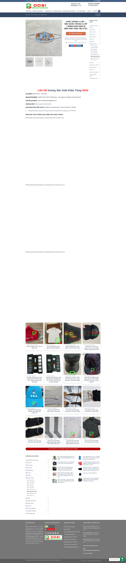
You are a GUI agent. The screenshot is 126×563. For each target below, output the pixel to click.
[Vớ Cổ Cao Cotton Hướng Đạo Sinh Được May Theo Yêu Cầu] (53, 427)
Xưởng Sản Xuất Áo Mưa (70, 539)
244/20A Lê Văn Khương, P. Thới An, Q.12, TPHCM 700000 (91, 534)
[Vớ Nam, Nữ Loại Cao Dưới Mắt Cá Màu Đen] (34, 427)
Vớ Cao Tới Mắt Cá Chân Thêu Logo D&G (53, 410)
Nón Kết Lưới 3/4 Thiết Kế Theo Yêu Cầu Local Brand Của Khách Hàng (72, 379)
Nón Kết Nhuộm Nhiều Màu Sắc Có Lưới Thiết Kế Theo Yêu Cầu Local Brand (91, 380)
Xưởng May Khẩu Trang (69, 11)
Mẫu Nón (91, 62)
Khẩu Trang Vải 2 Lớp (42, 14)
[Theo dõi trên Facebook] (46, 533)
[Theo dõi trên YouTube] (58, 533)
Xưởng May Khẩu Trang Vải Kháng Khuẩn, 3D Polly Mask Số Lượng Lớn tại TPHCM (52, 110)
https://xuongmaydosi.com (92, 545)
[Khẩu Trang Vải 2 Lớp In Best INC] (34, 333)
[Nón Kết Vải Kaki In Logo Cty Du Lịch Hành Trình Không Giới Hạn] (91, 333)
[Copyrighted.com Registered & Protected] (50, 529)
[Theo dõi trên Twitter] (51, 533)
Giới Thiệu (37, 0)
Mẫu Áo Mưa (92, 29)
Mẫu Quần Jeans (93, 67)
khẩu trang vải (75, 42)
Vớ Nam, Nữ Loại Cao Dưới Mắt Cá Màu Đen (34, 441)
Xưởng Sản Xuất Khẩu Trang (64, 90)
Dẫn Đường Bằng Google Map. (71, 547)
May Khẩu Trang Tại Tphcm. (70, 536)
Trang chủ (28, 14)
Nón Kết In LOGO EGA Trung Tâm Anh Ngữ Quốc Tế (34, 411)
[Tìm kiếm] (99, 11)
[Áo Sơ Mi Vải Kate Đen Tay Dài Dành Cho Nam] (91, 427)
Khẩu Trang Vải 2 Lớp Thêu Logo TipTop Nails (72, 347)
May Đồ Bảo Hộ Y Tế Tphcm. (71, 542)
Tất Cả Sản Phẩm (29, 0)
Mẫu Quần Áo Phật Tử (94, 65)
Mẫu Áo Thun (92, 34)
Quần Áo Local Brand (94, 72)
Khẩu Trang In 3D (68, 39)
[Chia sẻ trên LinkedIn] (79, 46)
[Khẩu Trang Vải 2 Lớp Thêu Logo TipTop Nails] (72, 333)
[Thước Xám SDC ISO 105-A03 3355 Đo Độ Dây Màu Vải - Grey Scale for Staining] (34, 364)
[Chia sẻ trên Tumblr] (82, 46)
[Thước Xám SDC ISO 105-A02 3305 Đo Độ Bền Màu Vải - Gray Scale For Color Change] (53, 364)
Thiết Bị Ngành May (94, 78)
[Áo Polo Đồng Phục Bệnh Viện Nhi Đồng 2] (53, 333)
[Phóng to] (27, 54)
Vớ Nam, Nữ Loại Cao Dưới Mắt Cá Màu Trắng (72, 410)
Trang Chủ (28, 11)
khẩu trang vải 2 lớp (82, 42)
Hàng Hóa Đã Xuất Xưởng (81, 37)
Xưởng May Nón (57, 11)
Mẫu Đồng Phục (93, 36)
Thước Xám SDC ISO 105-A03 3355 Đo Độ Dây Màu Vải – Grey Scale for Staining (34, 380)
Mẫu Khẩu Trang (34, 14)
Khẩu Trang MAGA (94, 47)
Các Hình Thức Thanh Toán (70, 544)
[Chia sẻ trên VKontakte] (77, 46)
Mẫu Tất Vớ (92, 69)
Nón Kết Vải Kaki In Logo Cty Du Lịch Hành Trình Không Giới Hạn (91, 348)
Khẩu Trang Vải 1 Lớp (95, 54)
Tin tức (89, 11)
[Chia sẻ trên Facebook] (70, 46)
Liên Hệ (41, 0)
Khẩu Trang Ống (94, 51)
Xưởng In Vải (48, 11)
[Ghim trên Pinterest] (75, 46)
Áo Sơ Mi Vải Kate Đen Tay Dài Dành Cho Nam (92, 441)
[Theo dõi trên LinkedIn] (55, 533)
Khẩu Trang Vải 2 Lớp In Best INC (34, 347)
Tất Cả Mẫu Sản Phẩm (93, 75)
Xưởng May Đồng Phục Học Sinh (72, 531)
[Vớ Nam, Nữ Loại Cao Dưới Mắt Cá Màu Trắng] (72, 396)
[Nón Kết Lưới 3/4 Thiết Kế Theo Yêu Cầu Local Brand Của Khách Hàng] (72, 364)
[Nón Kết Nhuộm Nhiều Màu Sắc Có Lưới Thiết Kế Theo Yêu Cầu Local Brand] (91, 364)
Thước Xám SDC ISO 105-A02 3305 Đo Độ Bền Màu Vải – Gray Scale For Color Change (53, 380)
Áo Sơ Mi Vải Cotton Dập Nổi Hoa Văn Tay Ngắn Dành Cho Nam (72, 442)
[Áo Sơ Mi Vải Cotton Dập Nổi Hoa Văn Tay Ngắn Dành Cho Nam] (72, 427)
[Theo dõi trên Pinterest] (53, 533)
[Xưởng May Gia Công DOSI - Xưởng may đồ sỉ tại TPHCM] (37, 6)
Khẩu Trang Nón (94, 49)
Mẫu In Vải (92, 39)
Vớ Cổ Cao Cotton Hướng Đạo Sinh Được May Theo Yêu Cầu (53, 442)
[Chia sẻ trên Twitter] (72, 46)
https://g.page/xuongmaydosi (43, 104)
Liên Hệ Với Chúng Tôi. (69, 526)
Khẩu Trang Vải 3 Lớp (95, 58)
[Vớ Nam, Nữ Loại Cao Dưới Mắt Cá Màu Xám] (91, 396)
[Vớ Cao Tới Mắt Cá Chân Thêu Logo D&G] (53, 396)
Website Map (67, 529)
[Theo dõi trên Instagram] (48, 533)
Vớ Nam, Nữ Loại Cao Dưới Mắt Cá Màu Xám (91, 410)
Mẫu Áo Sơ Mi (92, 31)
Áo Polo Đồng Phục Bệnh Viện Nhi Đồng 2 (53, 347)
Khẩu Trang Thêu (94, 52)
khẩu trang (70, 42)
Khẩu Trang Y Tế (94, 59)
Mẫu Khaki (92, 41)
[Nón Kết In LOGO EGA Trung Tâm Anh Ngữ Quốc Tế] (34, 396)
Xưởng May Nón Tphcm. (70, 534)
